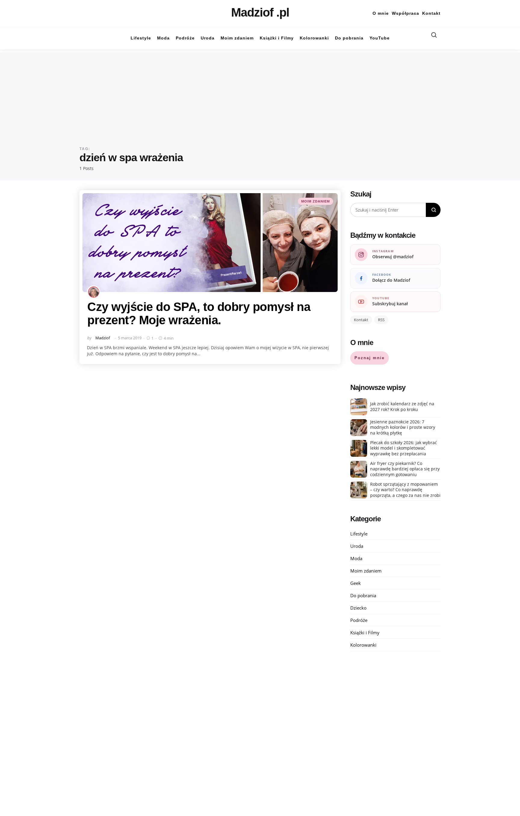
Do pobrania (363, 595)
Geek (355, 583)
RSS (381, 319)
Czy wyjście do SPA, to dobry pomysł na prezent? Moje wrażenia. (198, 313)
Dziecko (358, 608)
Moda (356, 558)
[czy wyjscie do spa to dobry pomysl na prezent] (210, 242)
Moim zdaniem (315, 201)
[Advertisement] (260, 94)
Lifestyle (358, 534)
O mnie (381, 13)
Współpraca (405, 13)
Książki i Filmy (364, 632)
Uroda (356, 546)
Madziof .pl (260, 12)
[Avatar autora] (93, 292)
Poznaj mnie (369, 358)
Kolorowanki (363, 645)
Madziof (102, 338)
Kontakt (431, 13)
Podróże (358, 620)
